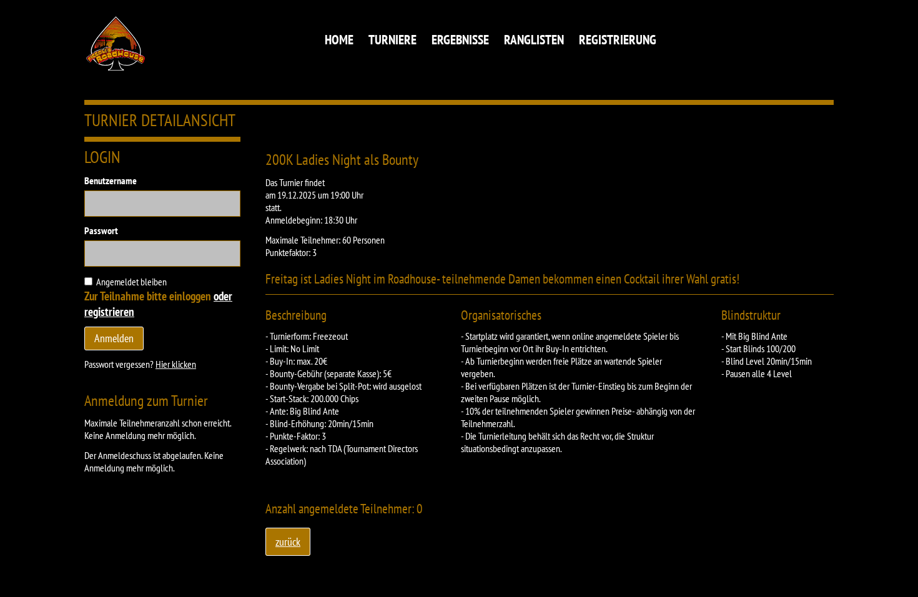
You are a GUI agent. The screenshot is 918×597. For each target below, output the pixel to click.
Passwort (101, 230)
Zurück (287, 542)
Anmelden (114, 338)
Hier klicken (175, 364)
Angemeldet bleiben (131, 281)
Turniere (392, 39)
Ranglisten (534, 39)
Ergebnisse (460, 39)
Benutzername (110, 180)
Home (339, 39)
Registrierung (617, 39)
